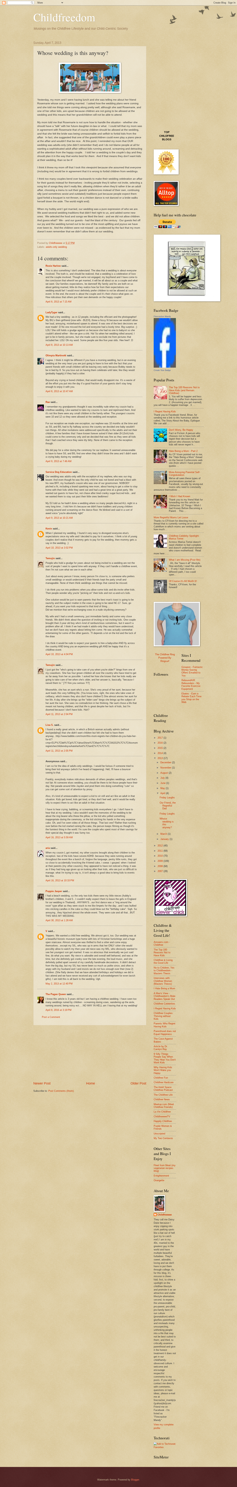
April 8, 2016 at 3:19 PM (58, 1010)
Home (90, 1083)
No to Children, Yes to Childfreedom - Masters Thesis (164, 970)
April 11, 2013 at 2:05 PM (59, 750)
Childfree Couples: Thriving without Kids (163, 1016)
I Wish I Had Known (179, 496)
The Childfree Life (163, 1094)
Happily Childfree (163, 1121)
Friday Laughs (167, 797)
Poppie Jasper (54, 891)
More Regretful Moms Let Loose (171, 517)
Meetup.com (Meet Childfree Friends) (164, 1105)
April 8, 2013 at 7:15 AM (58, 301)
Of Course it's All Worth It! (183, 581)
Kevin (49, 528)
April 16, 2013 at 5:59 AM (59, 837)
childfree (166, 135)
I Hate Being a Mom (164, 988)
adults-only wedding (56, 247)
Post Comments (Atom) (61, 1091)
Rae (48, 402)
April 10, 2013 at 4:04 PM (59, 654)
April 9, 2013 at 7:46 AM (58, 461)
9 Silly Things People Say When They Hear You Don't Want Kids (165, 1058)
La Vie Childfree (162, 1111)
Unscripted (159, 1133)
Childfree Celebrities (164, 1003)
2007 (160, 871)
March (164, 833)
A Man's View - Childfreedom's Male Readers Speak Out (164, 996)
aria (48, 848)
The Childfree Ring (165, 654)
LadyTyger (51, 312)
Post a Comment (51, 1017)
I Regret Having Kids (165, 411)
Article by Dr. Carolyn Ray (161, 1048)
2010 (160, 855)
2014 (160, 753)
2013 (160, 758)
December (166, 762)
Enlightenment (161, 1175)
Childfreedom (64, 17)
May (163, 788)
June (163, 783)
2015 (160, 748)
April (163, 793)
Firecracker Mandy (162, 316)
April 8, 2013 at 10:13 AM (59, 344)
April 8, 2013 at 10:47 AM (59, 391)
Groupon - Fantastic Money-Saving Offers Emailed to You (192, 671)
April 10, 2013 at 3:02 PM (59, 547)
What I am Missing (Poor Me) (184, 559)
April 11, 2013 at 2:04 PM (59, 714)
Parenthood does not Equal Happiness (165, 1032)
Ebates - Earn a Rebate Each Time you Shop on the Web (191, 698)
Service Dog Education (59, 472)
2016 (160, 742)
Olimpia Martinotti (56, 355)
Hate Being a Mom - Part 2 (183, 451)
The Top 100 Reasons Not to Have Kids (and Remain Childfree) (184, 390)
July (163, 777)
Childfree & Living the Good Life (163, 961)
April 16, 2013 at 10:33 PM (60, 880)
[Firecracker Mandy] (165, 366)
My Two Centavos (163, 1138)
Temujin (50, 558)
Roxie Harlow (53, 265)
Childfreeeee (164, 1214)
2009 (160, 861)
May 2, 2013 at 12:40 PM (59, 983)
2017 (160, 737)
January (165, 839)
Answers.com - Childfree (162, 943)
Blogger (135, 1479)
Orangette (159, 1180)
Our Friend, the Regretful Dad (168, 805)
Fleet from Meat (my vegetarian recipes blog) (165, 1168)
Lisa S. (50, 725)
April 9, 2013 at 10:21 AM (59, 517)
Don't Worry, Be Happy (181, 429)
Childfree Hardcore (163, 1082)
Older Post (138, 1083)
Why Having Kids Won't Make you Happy (163, 1070)
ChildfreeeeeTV (162, 1116)
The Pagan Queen (56, 994)
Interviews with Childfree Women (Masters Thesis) (163, 981)
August (164, 772)
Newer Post (42, 1083)
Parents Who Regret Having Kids (164, 1025)
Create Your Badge (162, 370)
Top (166, 132)
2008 (160, 866)
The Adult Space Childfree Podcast (163, 1088)
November (166, 767)
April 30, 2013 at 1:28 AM (59, 920)
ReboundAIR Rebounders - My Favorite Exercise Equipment (190, 684)
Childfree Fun (161, 1077)
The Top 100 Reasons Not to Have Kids (162, 952)
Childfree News (162, 1099)
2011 (160, 850)
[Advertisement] (90, 1053)
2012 (160, 845)
